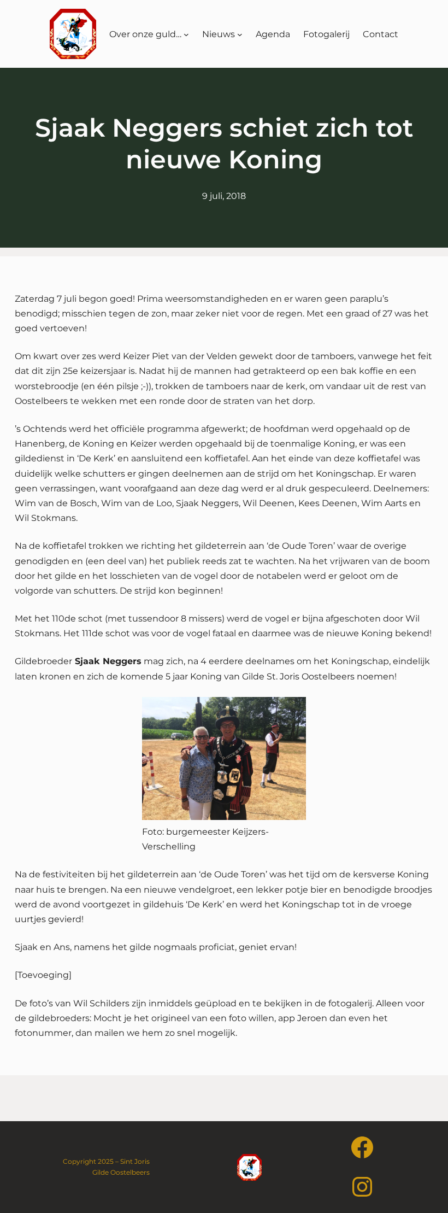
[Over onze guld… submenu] (186, 34)
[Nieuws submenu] (240, 34)
